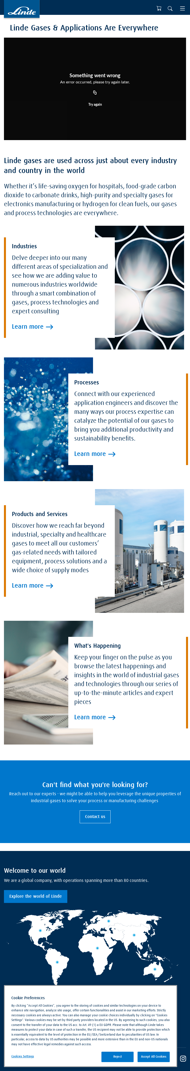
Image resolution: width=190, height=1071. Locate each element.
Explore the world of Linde (35, 896)
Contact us (95, 817)
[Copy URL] (95, 93)
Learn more (28, 327)
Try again (95, 104)
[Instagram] (183, 1059)
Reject (117, 1056)
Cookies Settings (22, 1056)
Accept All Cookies (153, 1056)
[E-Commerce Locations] (159, 8)
